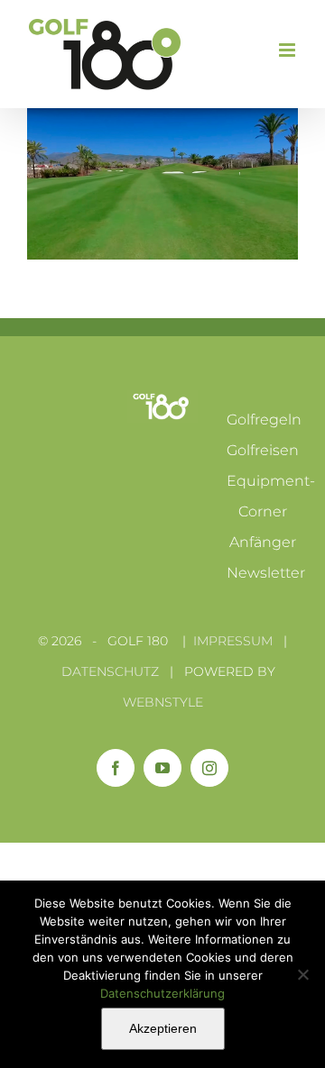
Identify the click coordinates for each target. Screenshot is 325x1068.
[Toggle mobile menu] (288, 50)
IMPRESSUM (233, 641)
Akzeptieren (163, 1028)
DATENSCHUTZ (110, 671)
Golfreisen (263, 450)
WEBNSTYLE (163, 702)
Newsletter (266, 572)
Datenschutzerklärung (162, 993)
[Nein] (302, 974)
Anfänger (262, 542)
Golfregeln (264, 419)
